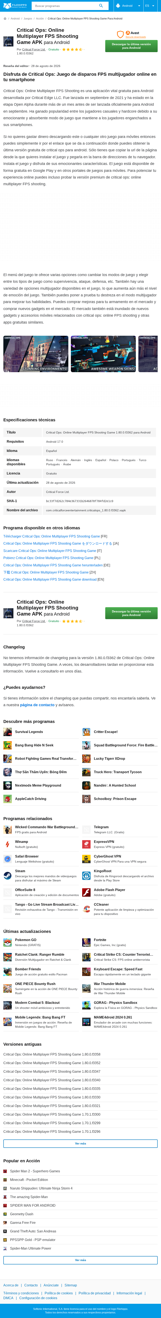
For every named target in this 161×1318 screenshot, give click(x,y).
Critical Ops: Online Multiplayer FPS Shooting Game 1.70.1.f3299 (51, 1123)
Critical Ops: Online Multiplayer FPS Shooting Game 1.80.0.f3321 (51, 1106)
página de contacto (37, 705)
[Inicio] (5, 19)
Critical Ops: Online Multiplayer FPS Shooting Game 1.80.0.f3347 (51, 1071)
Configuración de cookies (38, 1298)
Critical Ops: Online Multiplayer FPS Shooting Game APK (47, 36)
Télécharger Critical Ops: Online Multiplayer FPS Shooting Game (51, 536)
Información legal (129, 1293)
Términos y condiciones (21, 1293)
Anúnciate (51, 1285)
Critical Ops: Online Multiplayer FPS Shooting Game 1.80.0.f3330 (51, 1097)
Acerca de (10, 1285)
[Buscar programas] (101, 6)
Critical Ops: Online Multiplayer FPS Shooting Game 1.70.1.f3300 (51, 1114)
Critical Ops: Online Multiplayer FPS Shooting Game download (50, 579)
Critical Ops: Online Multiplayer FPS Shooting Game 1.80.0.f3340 (51, 1080)
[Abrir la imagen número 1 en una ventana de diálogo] (103, 354)
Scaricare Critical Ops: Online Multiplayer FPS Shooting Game (49, 551)
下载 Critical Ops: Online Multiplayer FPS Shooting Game (46, 572)
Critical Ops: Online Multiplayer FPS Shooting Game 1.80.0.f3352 (51, 1063)
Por (31, 49)
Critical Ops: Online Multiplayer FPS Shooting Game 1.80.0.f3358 (51, 1054)
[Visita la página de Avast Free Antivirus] (131, 34)
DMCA (8, 1298)
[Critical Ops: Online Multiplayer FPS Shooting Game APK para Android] (8, 41)
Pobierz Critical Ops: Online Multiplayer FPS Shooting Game (48, 558)
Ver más (80, 1143)
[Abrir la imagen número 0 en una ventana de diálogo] (35, 354)
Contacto (31, 1285)
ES (147, 5)
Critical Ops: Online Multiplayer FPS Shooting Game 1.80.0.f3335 (51, 1088)
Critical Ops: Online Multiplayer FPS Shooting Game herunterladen (53, 565)
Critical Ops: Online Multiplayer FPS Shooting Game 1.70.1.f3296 (51, 1131)
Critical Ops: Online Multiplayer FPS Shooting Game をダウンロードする (57, 543)
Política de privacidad (95, 1293)
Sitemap (71, 1285)
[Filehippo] (15, 6)
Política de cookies (59, 1293)
